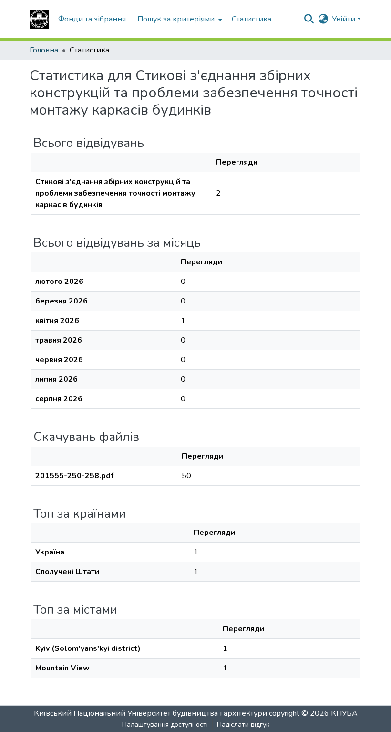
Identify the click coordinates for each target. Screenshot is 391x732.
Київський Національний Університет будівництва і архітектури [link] (150, 713)
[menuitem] (178, 19)
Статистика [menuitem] (251, 19)
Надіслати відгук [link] (243, 724)
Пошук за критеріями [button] (176, 19)
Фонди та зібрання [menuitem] (92, 19)
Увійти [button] (344, 19)
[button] (39, 19)
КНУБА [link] (344, 713)
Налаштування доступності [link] (165, 724)
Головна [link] (44, 50)
